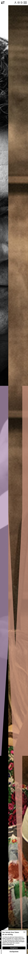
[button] (15, 3)
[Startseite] (3, 3)
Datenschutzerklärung (8, 944)
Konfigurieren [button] (14, 951)
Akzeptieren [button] (14, 948)
